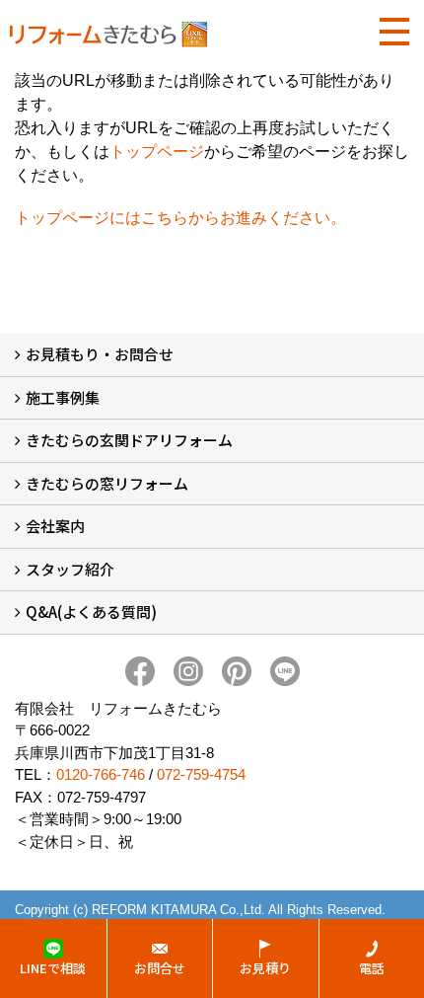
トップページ (156, 151)
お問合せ (159, 968)
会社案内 (55, 525)
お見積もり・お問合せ (100, 354)
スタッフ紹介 (70, 569)
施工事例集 (63, 397)
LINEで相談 (53, 968)
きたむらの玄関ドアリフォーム (129, 439)
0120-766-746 (100, 774)
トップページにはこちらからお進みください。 (180, 217)
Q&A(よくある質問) (91, 611)
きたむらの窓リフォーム (107, 483)
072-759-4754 (201, 774)
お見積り (265, 968)
